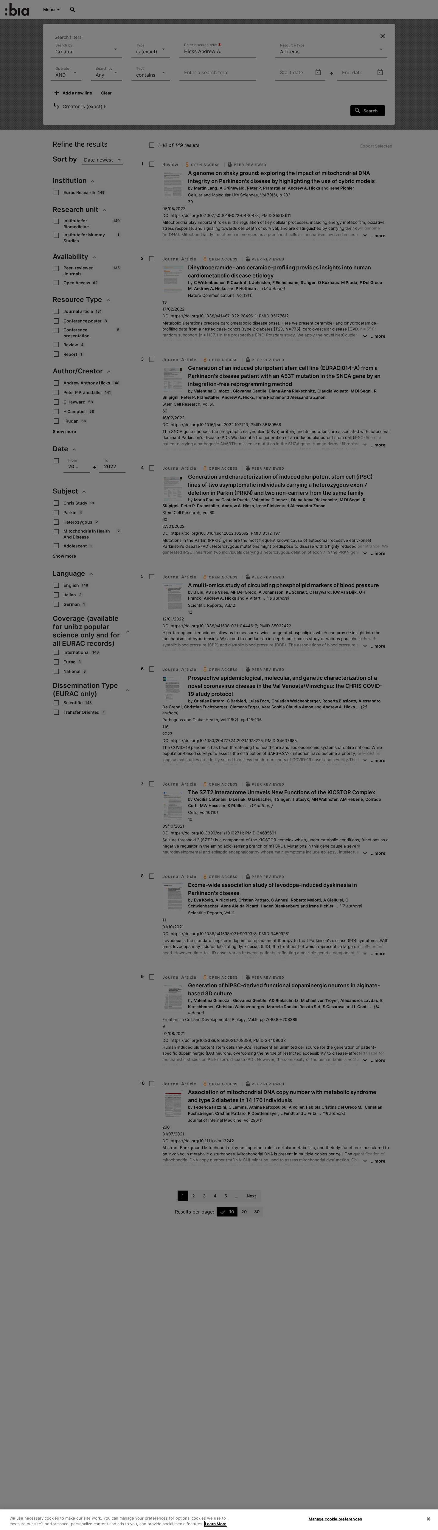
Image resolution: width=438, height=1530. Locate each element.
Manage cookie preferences (335, 1519)
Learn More (215, 1523)
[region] (219, 1519)
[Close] (428, 1519)
